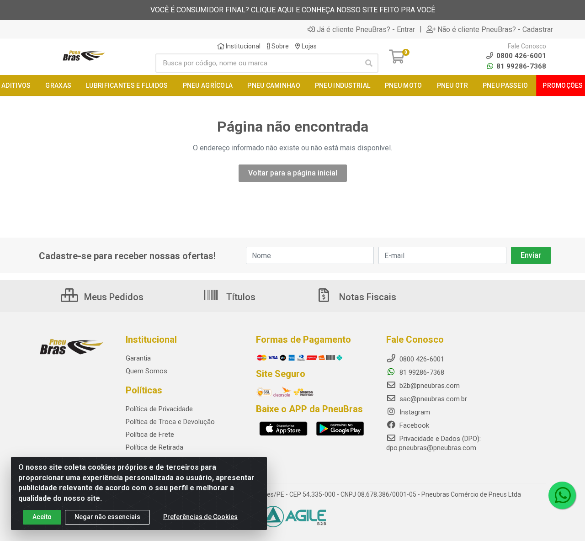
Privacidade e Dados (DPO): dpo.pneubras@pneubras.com (433, 443)
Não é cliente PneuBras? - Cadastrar (495, 29)
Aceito (42, 516)
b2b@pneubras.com (429, 386)
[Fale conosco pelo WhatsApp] (562, 495)
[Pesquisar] (368, 63)
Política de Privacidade (159, 409)
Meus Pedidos (113, 297)
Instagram (414, 412)
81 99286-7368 (520, 66)
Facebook (413, 425)
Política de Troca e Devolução (170, 422)
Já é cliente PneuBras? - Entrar (366, 29)
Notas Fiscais (366, 297)
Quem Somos (146, 371)
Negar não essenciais (107, 516)
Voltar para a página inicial (292, 173)
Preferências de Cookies (200, 516)
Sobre (279, 46)
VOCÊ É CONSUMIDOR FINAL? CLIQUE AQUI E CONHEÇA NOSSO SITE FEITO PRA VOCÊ (292, 9)
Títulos (239, 297)
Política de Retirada (154, 447)
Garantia (138, 358)
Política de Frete (150, 434)
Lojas (308, 46)
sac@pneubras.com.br (432, 399)
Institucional (242, 46)
